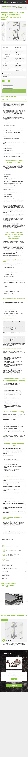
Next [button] (26, 600)
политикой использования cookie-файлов (16, 676)
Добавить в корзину (14, 91)
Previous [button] (1, 600)
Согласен (14, 679)
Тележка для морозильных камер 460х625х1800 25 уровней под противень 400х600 (14, 645)
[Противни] (14, 599)
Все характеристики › (7, 73)
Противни (14, 610)
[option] (14, 600)
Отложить (8, 640)
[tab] (14, 100)
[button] (2, 41)
